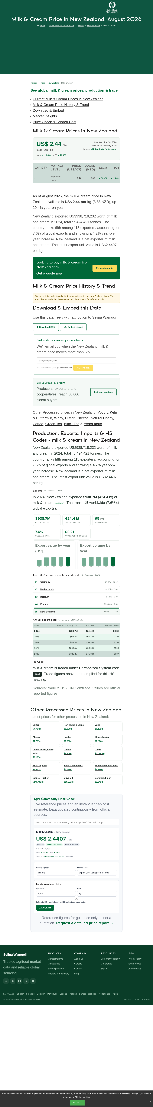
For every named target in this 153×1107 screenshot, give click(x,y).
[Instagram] (26, 981)
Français (30, 993)
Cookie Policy (134, 968)
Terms (136, 999)
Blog (76, 973)
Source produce (56, 968)
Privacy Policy (134, 958)
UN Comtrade (79, 688)
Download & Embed (48, 110)
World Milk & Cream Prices (61, 25)
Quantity (40, 889)
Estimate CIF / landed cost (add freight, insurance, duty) (61, 902)
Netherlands (47, 589)
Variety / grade (42, 868)
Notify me (83, 367)
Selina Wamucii (15, 954)
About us (78, 958)
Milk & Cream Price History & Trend (61, 105)
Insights (33, 83)
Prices (81, 25)
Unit (79, 889)
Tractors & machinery (58, 973)
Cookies (146, 999)
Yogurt (103, 412)
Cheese (82, 418)
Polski (115, 993)
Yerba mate (93, 424)
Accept (77, 1102)
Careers (78, 963)
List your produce (103, 392)
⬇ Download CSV (46, 327)
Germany (45, 581)
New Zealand (93, 25)
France (44, 604)
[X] (12, 981)
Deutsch (41, 993)
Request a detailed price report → (84, 923)
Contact (78, 968)
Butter (69, 418)
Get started (106, 963)
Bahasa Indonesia (87, 993)
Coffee (38, 424)
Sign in (104, 968)
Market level (82, 868)
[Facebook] (19, 981)
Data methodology (110, 958)
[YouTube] (33, 981)
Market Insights (45, 116)
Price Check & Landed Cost (54, 122)
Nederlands (104, 993)
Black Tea (71, 424)
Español (63, 993)
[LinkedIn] (6, 981)
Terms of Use (134, 963)
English (20, 993)
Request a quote (104, 268)
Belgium (44, 596)
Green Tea (53, 424)
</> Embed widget (73, 327)
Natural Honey (102, 418)
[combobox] (77, 822)
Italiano (73, 993)
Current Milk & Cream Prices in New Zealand (68, 99)
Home (42, 25)
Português (52, 993)
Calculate (45, 907)
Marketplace (54, 963)
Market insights (55, 958)
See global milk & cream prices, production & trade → (76, 90)
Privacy (127, 999)
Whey (58, 418)
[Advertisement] (77, 50)
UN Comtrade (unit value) (104, 149)
